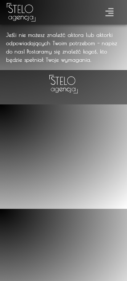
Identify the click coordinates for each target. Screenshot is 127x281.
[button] (109, 12)
